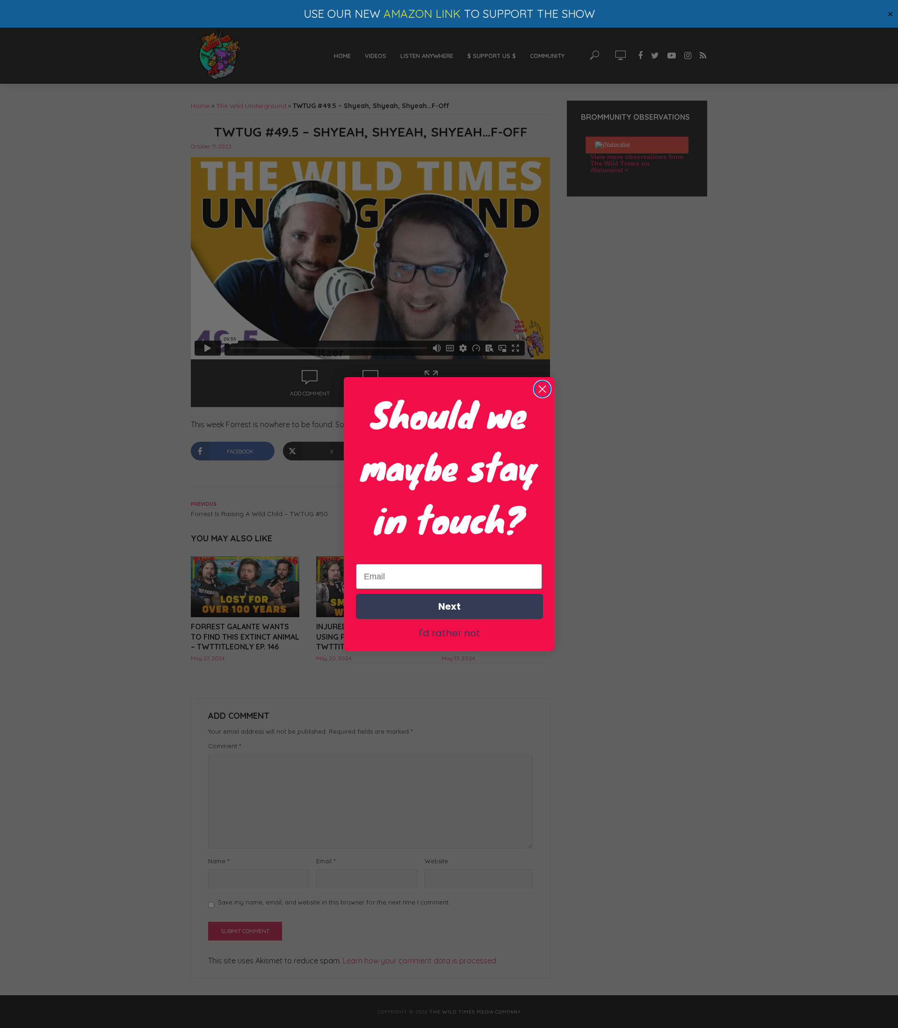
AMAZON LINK (422, 14)
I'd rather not (449, 632)
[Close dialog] (542, 389)
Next (449, 606)
